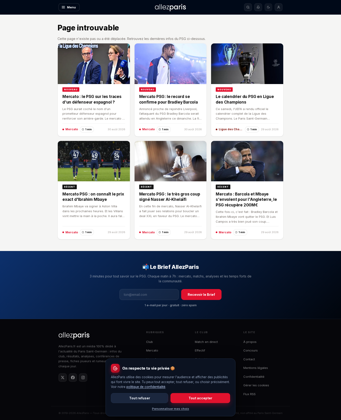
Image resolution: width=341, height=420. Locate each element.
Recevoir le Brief (201, 294)
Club (149, 342)
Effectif (200, 350)
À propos (250, 342)
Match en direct (206, 342)
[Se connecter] (279, 7)
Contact (249, 359)
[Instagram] (83, 377)
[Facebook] (73, 377)
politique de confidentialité (145, 387)
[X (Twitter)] (62, 377)
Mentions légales (255, 368)
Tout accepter (200, 398)
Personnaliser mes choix (170, 408)
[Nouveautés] (258, 7)
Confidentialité (253, 376)
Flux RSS (249, 394)
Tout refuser (139, 398)
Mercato (152, 350)
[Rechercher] (248, 7)
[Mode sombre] (268, 7)
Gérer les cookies (256, 385)
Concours (250, 350)
